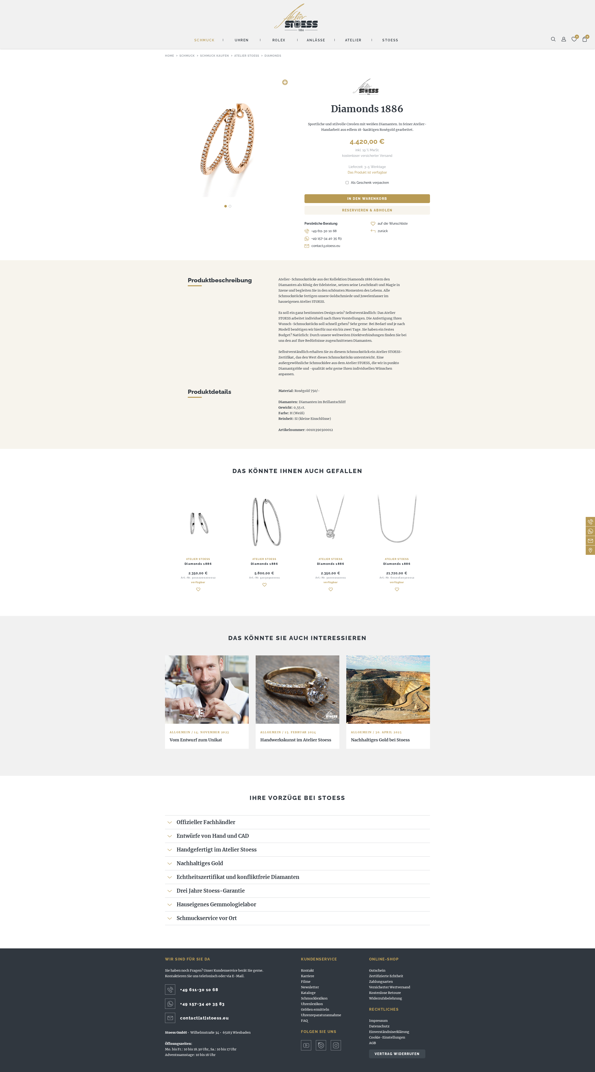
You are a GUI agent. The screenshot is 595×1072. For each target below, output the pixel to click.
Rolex (279, 40)
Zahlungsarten (381, 982)
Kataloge (308, 993)
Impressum (378, 1021)
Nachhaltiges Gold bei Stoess (380, 740)
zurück (383, 231)
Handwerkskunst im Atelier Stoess (295, 740)
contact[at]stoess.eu (204, 1018)
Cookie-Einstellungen (387, 1037)
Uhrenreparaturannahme (321, 1015)
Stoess (390, 40)
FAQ (304, 1021)
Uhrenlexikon (312, 1004)
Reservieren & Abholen (367, 210)
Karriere (307, 976)
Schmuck (204, 40)
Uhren (242, 40)
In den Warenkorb (367, 199)
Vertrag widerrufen (397, 1054)
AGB (372, 1043)
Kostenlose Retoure (385, 993)
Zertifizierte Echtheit (386, 976)
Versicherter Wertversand (389, 987)
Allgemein (180, 732)
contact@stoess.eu (325, 246)
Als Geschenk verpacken (370, 182)
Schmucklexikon (314, 998)
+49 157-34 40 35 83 (326, 238)
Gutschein (377, 970)
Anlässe (316, 40)
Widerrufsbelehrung (385, 998)
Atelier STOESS (296, 17)
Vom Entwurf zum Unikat (196, 740)
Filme (306, 982)
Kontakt (307, 970)
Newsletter (310, 987)
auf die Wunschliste (393, 223)
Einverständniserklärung (389, 1032)
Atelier (353, 40)
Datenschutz (379, 1026)
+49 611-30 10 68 (324, 231)
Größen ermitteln (315, 1009)
